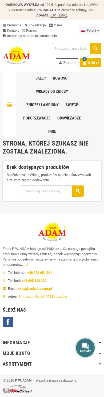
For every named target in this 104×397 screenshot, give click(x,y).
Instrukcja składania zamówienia (30, 36)
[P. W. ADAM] (16, 55)
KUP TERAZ (58, 15)
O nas (58, 25)
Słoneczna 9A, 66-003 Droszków (42, 297)
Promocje (12, 25)
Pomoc (29, 30)
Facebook (8, 322)
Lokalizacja (35, 25)
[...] (26, 265)
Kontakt (12, 30)
